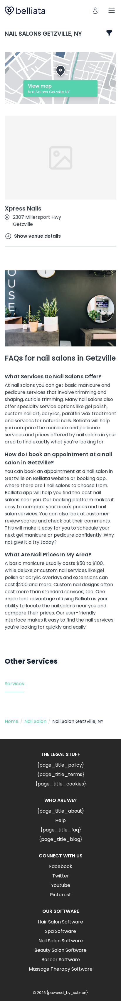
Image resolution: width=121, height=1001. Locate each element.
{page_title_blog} (60, 839)
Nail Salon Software (60, 940)
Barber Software (60, 959)
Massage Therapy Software (61, 969)
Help (60, 820)
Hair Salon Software (60, 921)
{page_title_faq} (60, 829)
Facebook (60, 866)
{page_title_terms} (60, 774)
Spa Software (60, 931)
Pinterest (60, 894)
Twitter (60, 875)
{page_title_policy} (60, 765)
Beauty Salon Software (60, 950)
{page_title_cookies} (60, 783)
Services (14, 683)
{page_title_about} (60, 811)
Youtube (60, 885)
